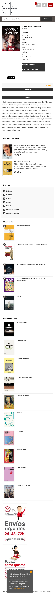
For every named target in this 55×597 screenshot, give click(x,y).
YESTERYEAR (21, 449)
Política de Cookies (45, 591)
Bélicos (9, 191)
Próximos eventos (13, 209)
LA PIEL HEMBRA (23, 395)
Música (9, 202)
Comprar (27, 90)
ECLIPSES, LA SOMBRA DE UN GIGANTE (31, 264)
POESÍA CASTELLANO (29, 45)
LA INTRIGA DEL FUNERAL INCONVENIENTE (32, 244)
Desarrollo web (27, 593)
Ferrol (8, 206)
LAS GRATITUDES (23, 359)
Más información (18, 589)
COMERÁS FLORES (23, 226)
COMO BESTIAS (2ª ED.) (25, 377)
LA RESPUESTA (22, 340)
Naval (8, 198)
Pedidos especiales (13, 213)
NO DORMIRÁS (22, 322)
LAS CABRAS (21, 467)
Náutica (9, 195)
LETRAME (25, 35)
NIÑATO (24, 29)
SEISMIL (19, 413)
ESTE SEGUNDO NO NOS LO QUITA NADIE (29, 145)
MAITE (19, 296)
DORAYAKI (20, 431)
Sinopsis (27, 97)
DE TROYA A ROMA (23, 485)
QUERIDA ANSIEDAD (22, 162)
